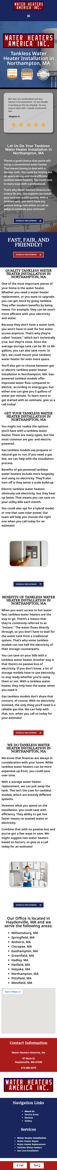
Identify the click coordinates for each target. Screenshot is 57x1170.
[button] (28, 15)
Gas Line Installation (28, 1150)
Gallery (28, 1120)
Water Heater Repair (28, 1141)
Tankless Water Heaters (29, 1147)
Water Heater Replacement (31, 1144)
